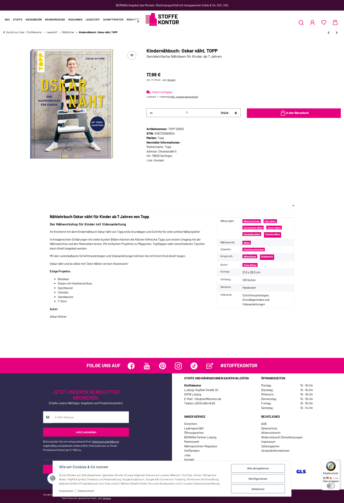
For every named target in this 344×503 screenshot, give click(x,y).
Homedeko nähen (252, 234)
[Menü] (337, 461)
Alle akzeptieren (258, 468)
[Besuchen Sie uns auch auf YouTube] (147, 365)
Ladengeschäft (194, 428)
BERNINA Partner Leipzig (200, 437)
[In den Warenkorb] (6, 46)
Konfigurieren (258, 478)
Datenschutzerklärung (105, 441)
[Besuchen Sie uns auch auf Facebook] (131, 365)
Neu (7, 19)
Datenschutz (86, 490)
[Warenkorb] (335, 22)
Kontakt (159, 160)
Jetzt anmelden (86, 432)
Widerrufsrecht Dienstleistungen (282, 437)
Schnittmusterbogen (254, 249)
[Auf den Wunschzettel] (131, 55)
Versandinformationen (275, 450)
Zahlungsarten (270, 446)
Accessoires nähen (253, 227)
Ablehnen (258, 489)
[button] (301, 22)
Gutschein (190, 423)
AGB (264, 423)
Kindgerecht (267, 256)
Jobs (187, 455)
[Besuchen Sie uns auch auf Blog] (210, 365)
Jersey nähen (274, 227)
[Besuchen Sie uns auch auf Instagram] (178, 365)
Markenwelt (191, 441)
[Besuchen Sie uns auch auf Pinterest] (162, 365)
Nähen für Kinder (252, 221)
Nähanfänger (250, 256)
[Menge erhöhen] (235, 113)
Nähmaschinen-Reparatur (200, 446)
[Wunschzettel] (323, 22)
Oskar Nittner (250, 265)
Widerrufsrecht (270, 432)
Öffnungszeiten (194, 432)
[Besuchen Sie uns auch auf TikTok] (194, 365)
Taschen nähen (272, 234)
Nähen (247, 242)
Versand (171, 79)
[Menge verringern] (151, 113)
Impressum (66, 490)
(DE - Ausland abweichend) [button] (184, 96)
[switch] (331, 486)
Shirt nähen (270, 221)
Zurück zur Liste (15, 32)
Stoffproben (191, 450)
